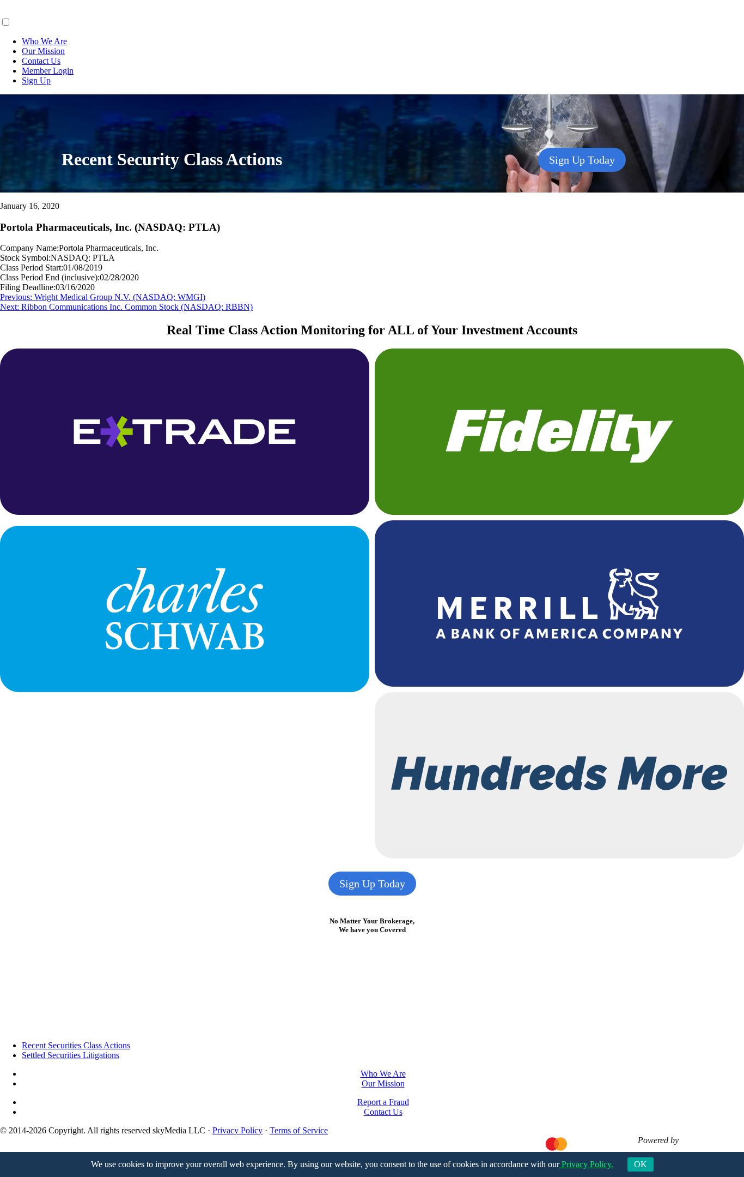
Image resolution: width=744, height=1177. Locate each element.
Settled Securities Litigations (70, 1055)
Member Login (48, 70)
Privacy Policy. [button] (586, 1164)
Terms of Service (299, 1130)
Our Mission (43, 51)
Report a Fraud (383, 1102)
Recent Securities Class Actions (76, 1045)
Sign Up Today (582, 160)
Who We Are (44, 41)
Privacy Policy (237, 1130)
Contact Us (41, 60)
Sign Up (36, 80)
